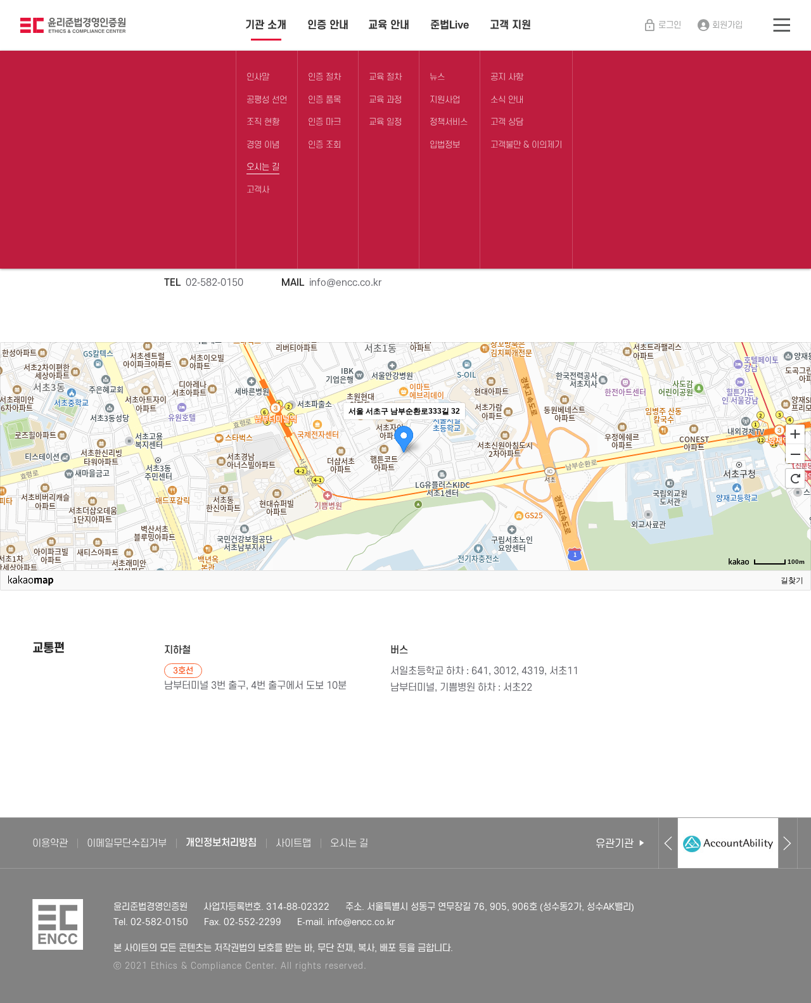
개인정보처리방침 (221, 843)
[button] (668, 843)
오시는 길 (349, 843)
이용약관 (50, 843)
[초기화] (795, 478)
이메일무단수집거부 (127, 843)
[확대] (795, 433)
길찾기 (792, 580)
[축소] (795, 454)
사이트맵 (293, 843)
